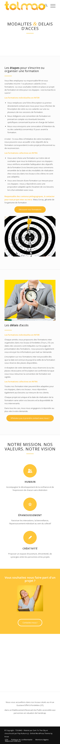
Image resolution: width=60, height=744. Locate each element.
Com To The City (39, 730)
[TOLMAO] (25, 6)
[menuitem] (44, 6)
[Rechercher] (44, 6)
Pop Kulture (22, 733)
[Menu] (51, 6)
